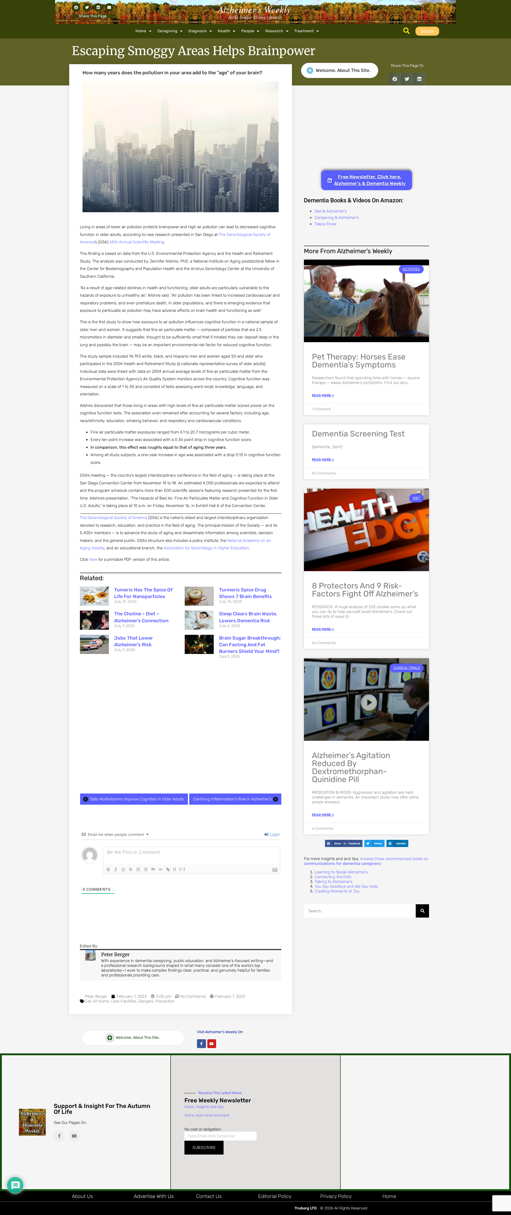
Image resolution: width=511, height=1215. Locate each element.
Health (224, 31)
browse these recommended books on (366, 861)
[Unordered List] (145, 869)
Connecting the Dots (333, 876)
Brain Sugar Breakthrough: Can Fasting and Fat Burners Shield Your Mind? (250, 644)
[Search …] (406, 31)
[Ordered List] (138, 869)
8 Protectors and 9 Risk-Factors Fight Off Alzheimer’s (365, 590)
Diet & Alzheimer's (331, 211)
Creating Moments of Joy (337, 891)
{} (175, 869)
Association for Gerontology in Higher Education (206, 548)
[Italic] (115, 869)
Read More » (323, 395)
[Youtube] (211, 1043)
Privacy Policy (336, 1196)
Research (274, 31)
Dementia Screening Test (358, 434)
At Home (101, 1001)
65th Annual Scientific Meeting (136, 242)
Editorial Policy (274, 1196)
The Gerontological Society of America (113, 517)
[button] (76, 7)
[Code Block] (160, 869)
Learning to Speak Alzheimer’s (341, 872)
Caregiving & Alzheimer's (337, 217)
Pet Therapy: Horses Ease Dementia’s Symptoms (359, 361)
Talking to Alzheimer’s (333, 881)
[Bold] (108, 869)
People (247, 31)
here (93, 559)
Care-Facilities (123, 1001)
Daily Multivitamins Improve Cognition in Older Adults (137, 799)
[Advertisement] (180, 727)
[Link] (168, 869)
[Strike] (130, 869)
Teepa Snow (325, 224)
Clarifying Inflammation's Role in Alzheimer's (232, 799)
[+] (182, 869)
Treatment (304, 31)
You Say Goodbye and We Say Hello (346, 886)
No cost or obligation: (203, 1129)
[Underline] (123, 869)
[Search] (422, 911)
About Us (82, 1196)
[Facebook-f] (201, 1043)
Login (274, 834)
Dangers (145, 1001)
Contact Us (208, 1196)
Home (140, 31)
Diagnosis (197, 31)
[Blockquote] (153, 869)
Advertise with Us (154, 1196)
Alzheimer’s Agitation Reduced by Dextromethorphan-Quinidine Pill (351, 767)
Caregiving (168, 31)
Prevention (165, 1001)
